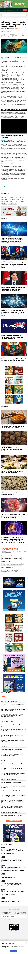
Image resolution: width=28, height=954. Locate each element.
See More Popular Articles (14, 820)
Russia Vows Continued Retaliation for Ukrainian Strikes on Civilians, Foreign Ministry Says (12, 750)
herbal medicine (8, 20)
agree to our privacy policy (8, 948)
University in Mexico (5, 60)
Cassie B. (8, 309)
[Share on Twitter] (8, 31)
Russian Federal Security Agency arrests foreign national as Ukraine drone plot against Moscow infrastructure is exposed (12, 715)
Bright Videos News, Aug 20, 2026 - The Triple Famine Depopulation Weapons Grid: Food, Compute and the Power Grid (13, 893)
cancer (16, 34)
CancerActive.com (5, 189)
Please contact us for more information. (9, 571)
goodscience (15, 35)
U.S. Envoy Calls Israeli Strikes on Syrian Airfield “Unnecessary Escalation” (12, 720)
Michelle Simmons (10, 28)
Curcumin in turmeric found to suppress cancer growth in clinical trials (12, 426)
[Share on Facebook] (5, 31)
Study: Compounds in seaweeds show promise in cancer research (12, 471)
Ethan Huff (9, 261)
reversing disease (13, 36)
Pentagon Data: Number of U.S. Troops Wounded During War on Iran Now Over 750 (12, 700)
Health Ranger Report (6, 844)
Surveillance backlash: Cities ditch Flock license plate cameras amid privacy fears (13, 816)
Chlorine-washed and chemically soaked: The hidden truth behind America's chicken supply (13, 774)
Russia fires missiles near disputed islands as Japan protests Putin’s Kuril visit (12, 725)
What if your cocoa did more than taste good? (11, 782)
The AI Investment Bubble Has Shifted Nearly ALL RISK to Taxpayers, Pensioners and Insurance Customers (12, 884)
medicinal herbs (21, 35)
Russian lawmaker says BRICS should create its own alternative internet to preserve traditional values (14, 360)
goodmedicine (9, 35)
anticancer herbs (11, 34)
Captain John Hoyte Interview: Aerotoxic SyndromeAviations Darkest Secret (11, 900)
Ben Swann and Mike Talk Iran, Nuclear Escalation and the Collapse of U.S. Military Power (12, 860)
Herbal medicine (4, 140)
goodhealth (3, 35)
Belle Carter (9, 236)
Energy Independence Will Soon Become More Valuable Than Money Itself (13, 876)
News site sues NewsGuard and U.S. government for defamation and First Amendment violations (12, 337)
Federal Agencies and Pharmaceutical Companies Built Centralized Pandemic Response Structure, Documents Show (13, 731)
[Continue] (25, 916)
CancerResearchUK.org (6, 186)
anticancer (6, 34)
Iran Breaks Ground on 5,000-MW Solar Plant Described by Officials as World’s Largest (11, 791)
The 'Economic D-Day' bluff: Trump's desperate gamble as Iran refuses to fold (12, 755)
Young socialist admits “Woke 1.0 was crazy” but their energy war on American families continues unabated (13, 764)
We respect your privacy (14, 919)
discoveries (20, 34)
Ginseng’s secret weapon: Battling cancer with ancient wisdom (13, 493)
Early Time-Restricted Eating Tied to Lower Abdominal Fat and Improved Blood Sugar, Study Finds (13, 811)
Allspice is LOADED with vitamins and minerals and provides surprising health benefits (12, 449)
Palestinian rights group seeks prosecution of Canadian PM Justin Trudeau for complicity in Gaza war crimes (13, 289)
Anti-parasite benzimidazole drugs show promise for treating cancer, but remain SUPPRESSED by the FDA (13, 516)
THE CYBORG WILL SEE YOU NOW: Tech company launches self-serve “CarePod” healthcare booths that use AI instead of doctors (13, 313)
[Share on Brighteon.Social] (2, 31)
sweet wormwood (16, 175)
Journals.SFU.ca (4, 184)
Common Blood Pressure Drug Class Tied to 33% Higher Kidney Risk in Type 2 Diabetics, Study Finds (12, 807)
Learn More (6, 950)
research (7, 36)
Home (2, 20)
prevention (3, 36)
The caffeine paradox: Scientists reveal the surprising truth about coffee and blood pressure (13, 796)
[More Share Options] (11, 31)
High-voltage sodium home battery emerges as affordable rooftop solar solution (11, 778)
